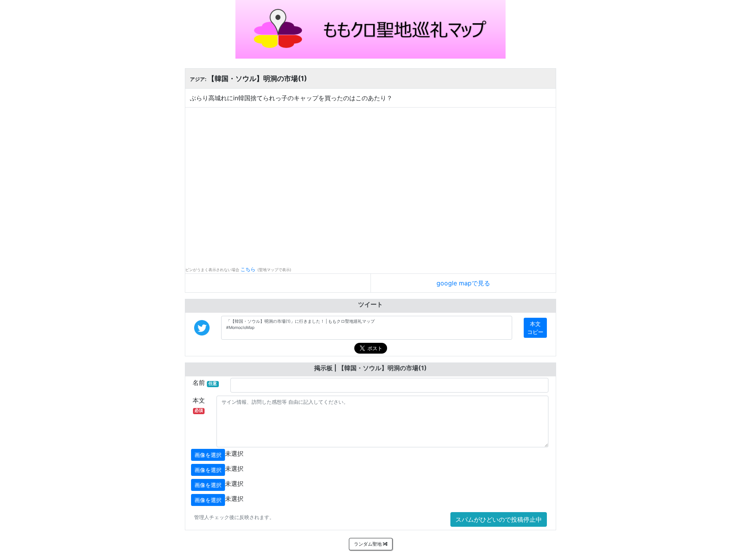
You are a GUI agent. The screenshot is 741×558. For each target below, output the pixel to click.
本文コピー (535, 327)
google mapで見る (463, 283)
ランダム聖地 (368, 544)
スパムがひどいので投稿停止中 (498, 519)
